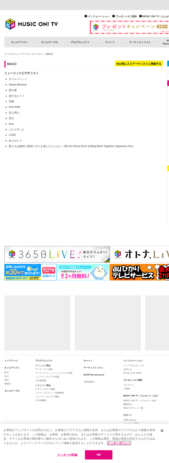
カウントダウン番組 (45, 389)
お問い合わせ (129, 420)
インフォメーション (99, 16)
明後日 (7, 384)
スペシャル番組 (43, 365)
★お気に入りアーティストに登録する (138, 63)
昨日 (6, 372)
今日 (6, 376)
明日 (6, 380)
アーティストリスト (140, 42)
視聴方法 (127, 404)
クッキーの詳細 (67, 454)
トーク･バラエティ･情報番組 (49, 393)
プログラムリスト (80, 42)
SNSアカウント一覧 (133, 408)
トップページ (11, 54)
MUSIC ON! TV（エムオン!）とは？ (141, 395)
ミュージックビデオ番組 (47, 396)
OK (99, 454)
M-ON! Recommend (94, 374)
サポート (127, 415)
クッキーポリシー (119, 443)
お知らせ (127, 369)
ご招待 (126, 388)
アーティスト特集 (44, 369)
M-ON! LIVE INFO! (132, 373)
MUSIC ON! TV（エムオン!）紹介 (140, 400)
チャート (110, 42)
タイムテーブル (49, 42)
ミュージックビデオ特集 (47, 376)
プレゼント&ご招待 (126, 16)
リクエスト (89, 382)
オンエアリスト (19, 42)
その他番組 (40, 400)
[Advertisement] (37, 323)
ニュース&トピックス (134, 365)
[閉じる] (162, 430)
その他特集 (40, 380)
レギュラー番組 (43, 385)
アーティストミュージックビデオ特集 (54, 373)
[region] (84, 443)
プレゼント (128, 385)
